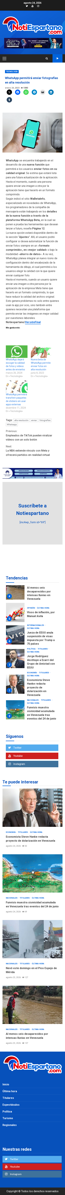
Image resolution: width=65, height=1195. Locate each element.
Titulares (43, 649)
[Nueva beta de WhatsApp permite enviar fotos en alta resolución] (41, 351)
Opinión (31, 608)
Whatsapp (12, 424)
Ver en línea (57, 58)
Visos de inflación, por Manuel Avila (15, 612)
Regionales (9, 1125)
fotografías (45, 420)
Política (31, 649)
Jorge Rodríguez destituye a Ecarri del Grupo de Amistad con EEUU (15, 658)
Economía (32, 673)
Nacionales (33, 700)
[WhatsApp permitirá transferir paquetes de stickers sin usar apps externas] (17, 386)
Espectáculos (11, 1104)
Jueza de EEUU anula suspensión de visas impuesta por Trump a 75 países (15, 634)
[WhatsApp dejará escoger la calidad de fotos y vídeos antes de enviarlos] (17, 351)
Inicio (5, 1084)
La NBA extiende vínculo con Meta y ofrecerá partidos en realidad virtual (28, 451)
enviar (34, 420)
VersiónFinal (33, 322)
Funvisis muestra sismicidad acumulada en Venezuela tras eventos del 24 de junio (15, 709)
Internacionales (35, 625)
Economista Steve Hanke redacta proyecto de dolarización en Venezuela (15, 684)
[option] (32, 591)
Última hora (43, 608)
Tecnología (12, 72)
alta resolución (21, 420)
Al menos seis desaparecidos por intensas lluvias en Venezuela (15, 590)
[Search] (47, 58)
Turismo (7, 1118)
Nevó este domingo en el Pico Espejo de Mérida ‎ (32, 939)
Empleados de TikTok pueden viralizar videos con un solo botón (29, 435)
